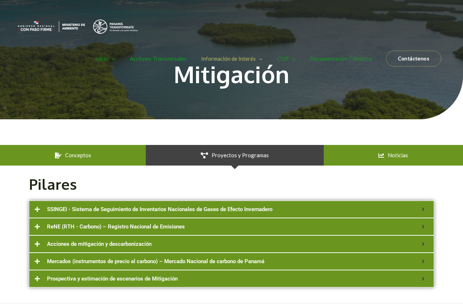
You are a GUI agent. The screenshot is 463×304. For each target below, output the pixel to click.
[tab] (73, 155)
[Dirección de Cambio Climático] (77, 25)
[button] (413, 59)
